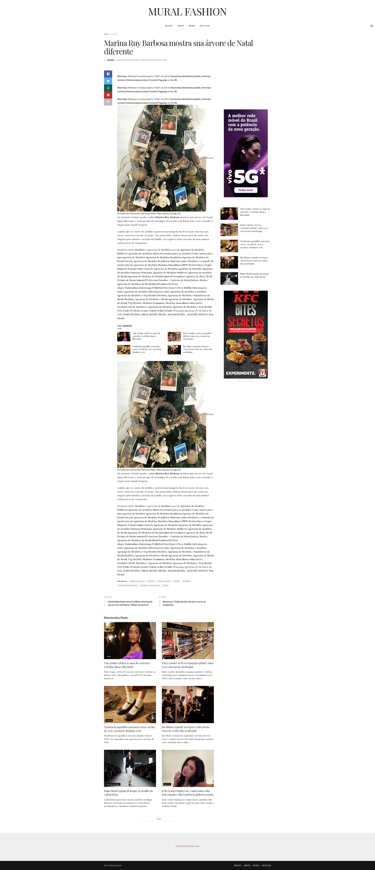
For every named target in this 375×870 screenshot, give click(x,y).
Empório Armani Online (130, 268)
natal (165, 585)
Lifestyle (168, 720)
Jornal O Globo (148, 310)
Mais (159, 819)
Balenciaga (145, 287)
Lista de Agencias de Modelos (140, 264)
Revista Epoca (196, 264)
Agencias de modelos (192, 249)
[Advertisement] (246, 84)
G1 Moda (135, 310)
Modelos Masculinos (169, 264)
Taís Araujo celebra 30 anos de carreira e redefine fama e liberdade (146, 336)
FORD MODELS (131, 314)
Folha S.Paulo (164, 310)
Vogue (208, 264)
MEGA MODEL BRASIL (154, 314)
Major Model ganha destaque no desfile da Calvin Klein (254, 275)
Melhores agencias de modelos (134, 253)
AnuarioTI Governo (147, 280)
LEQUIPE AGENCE (197, 314)
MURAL (111, 60)
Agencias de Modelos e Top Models (137, 295)
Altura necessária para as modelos (171, 253)
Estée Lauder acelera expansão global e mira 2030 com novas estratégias (197, 336)
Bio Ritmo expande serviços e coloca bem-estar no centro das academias (197, 349)
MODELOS (152, 60)
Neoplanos (179, 276)
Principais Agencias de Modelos (158, 272)
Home (106, 34)
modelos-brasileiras (128, 585)
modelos (140, 249)
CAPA (108, 656)
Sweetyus (169, 287)
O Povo (179, 287)
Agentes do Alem (195, 276)
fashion (151, 581)
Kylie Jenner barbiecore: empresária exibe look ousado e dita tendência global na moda (187, 792)
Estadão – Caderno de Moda (175, 280)
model (176, 581)
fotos (186, 221)
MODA (192, 26)
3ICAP (209, 276)
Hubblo (188, 287)
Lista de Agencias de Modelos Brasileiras (147, 261)
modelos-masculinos (150, 585)
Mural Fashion (160, 283)
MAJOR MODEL (132, 60)
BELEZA (169, 26)
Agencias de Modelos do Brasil (145, 276)
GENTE (180, 26)
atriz (152, 217)
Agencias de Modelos (190, 268)
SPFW (184, 264)
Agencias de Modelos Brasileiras (164, 257)
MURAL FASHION (187, 11)
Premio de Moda (126, 280)
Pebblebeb (157, 287)
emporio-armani (137, 581)
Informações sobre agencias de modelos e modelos (177, 291)
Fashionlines (132, 287)
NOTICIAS (205, 26)
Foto (153, 213)
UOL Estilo (123, 310)
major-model (164, 581)
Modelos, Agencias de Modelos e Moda (146, 299)
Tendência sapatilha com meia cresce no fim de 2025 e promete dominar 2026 (147, 349)
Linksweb (167, 276)
